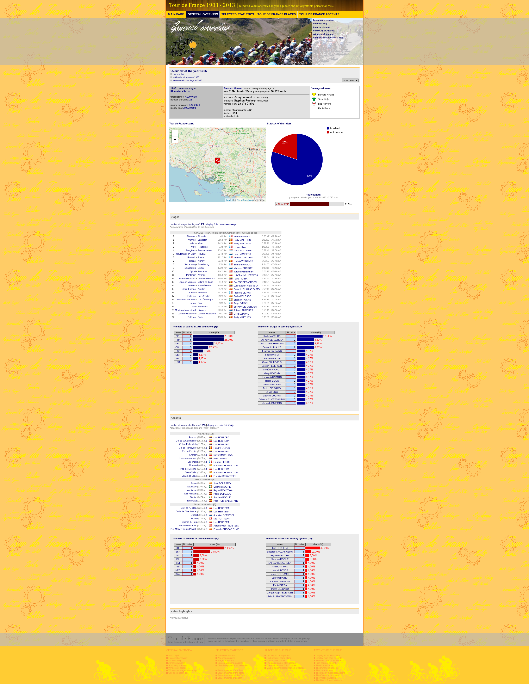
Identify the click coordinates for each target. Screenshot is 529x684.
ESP (178, 351)
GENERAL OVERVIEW (203, 14)
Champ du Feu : (194, 522)
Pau (200, 303)
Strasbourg (203, 264)
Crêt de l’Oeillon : (194, 508)
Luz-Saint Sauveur (186, 299)
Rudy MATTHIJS (242, 240)
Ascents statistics (226, 658)
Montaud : (198, 465)
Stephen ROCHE (242, 299)
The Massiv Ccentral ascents (330, 673)
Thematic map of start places (281, 663)
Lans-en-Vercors (206, 278)
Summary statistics (178, 665)
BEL (178, 336)
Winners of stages (177, 668)
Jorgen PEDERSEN (244, 271)
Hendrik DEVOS (221, 448)
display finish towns (221, 224)
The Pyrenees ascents (327, 668)
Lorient (192, 243)
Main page (173, 655)
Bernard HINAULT (243, 236)
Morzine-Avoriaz (187, 278)
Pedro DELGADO (242, 296)
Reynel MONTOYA (222, 455)
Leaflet (229, 200)
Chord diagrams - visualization (233, 665)
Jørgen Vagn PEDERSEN (226, 525)
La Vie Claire (240, 247)
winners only (320, 23)
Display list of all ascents (328, 655)
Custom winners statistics (230, 663)
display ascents (220, 425)
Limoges (202, 310)
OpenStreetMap (245, 200)
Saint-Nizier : (196, 472)
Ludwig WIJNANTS (243, 261)
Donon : (199, 518)
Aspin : (199, 483)
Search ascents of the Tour (231, 675)
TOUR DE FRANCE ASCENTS (319, 14)
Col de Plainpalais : (193, 444)
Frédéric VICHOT (242, 292)
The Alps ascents (324, 665)
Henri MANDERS (242, 254)
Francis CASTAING (243, 257)
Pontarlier (202, 271)
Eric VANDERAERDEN (245, 282)
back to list (178, 74)
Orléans (192, 317)
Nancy (201, 261)
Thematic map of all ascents (330, 660)
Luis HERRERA (221, 437)
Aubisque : (197, 486)
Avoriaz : (198, 437)
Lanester (202, 240)
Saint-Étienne (204, 285)
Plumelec (191, 236)
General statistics (226, 655)
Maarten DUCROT (243, 268)
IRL (178, 358)
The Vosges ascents (326, 678)
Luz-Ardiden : (195, 493)
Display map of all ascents (329, 658)
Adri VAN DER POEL (223, 515)
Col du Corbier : (194, 451)
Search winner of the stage (231, 673)
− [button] (175, 139)
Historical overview (177, 658)
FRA (178, 340)
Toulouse (202, 292)
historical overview (323, 20)
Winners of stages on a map (182, 670)
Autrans (192, 285)
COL (177, 347)
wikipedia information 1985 (186, 77)
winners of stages (323, 34)
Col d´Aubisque (205, 299)
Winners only (174, 660)
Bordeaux (203, 306)
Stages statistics (226, 660)
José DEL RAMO (222, 483)
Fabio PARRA (240, 278)
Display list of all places (278, 655)
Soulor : (198, 497)
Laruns (192, 303)
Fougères (203, 247)
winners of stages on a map (328, 37)
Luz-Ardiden (204, 296)
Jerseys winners (176, 663)
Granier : (198, 455)
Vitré (200, 243)
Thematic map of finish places (281, 665)
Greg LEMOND (241, 314)
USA (178, 362)
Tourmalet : (197, 500)
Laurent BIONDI (221, 462)
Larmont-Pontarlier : (192, 525)
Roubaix (202, 254)
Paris (200, 317)
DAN (177, 574)
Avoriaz (202, 275)
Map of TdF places (276, 660)
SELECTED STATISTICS (237, 14)
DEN (177, 354)
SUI (178, 563)
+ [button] (175, 133)
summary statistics (323, 30)
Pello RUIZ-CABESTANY (225, 501)
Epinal (201, 268)
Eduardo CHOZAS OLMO (247, 289)
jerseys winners (321, 27)
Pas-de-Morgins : (193, 469)
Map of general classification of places (286, 668)
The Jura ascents (325, 670)
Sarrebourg (190, 264)
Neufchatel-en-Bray (186, 254)
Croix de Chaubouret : (191, 511)
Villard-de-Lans (205, 282)
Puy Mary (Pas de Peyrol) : (188, 529)
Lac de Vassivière (187, 313)
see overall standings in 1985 (187, 80)
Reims (201, 257)
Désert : (199, 515)
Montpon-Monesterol (185, 310)
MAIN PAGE (176, 14)
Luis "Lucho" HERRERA (246, 275)
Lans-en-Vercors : (193, 458)
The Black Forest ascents (329, 680)
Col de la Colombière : (191, 440)
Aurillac (201, 289)
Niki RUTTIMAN (221, 518)
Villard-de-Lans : (194, 476)
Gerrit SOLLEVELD (243, 250)
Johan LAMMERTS (243, 310)
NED (177, 343)
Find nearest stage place (279, 658)
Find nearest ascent (326, 663)
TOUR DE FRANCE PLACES (276, 14)
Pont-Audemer (205, 250)
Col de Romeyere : (193, 447)
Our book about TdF (178, 673)
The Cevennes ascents (327, 675)
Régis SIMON (241, 303)
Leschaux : (197, 462)
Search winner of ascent (230, 678)
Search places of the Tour (230, 670)
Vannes (192, 240)
